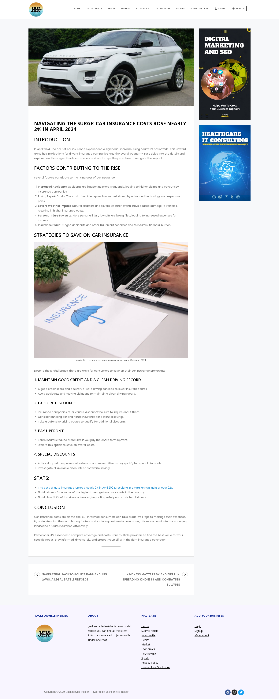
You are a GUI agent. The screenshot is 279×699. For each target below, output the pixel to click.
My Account (202, 635)
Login (221, 8)
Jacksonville (94, 8)
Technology (162, 8)
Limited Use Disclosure (155, 667)
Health (112, 8)
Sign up (239, 8)
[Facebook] (228, 692)
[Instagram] (234, 692)
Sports (180, 8)
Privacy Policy (149, 662)
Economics (143, 8)
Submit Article (199, 8)
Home (77, 8)
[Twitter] (241, 692)
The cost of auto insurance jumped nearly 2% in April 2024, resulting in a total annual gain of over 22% (105, 488)
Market (125, 8)
